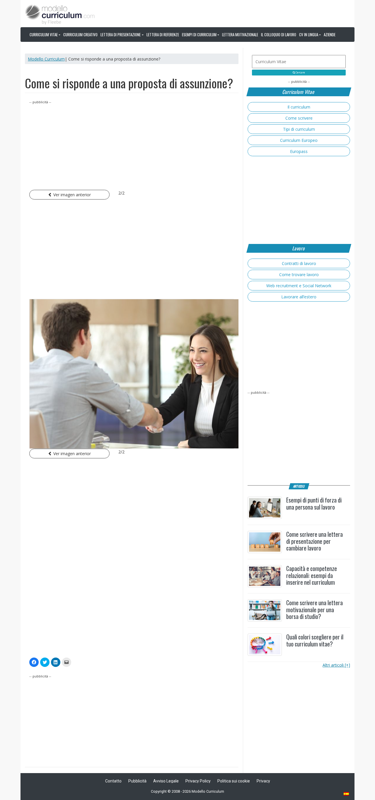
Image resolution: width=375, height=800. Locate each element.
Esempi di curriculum (199, 34)
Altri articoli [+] (336, 665)
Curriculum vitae (44, 34)
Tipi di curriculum (299, 129)
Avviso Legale (166, 781)
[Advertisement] (131, 146)
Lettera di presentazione (120, 34)
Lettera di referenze (162, 34)
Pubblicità (137, 781)
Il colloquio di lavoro (278, 34)
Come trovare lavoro (299, 274)
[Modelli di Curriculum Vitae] (347, 794)
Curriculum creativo (80, 34)
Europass (299, 151)
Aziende (329, 34)
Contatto (113, 781)
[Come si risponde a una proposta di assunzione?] (132, 373)
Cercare (300, 72)
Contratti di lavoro (299, 263)
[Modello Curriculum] (60, 14)
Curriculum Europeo (299, 140)
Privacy (263, 781)
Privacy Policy (198, 781)
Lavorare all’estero (298, 297)
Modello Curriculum (46, 59)
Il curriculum (298, 107)
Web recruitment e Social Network (298, 285)
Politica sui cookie (233, 781)
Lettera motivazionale (240, 34)
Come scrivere (299, 118)
